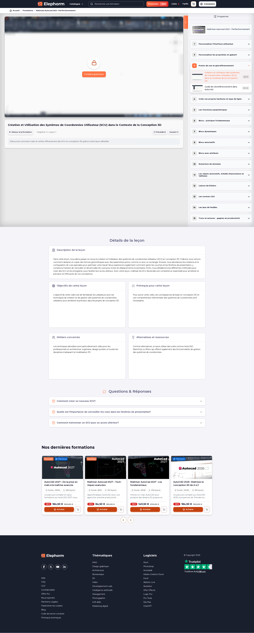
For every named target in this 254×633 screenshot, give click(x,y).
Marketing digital (100, 606)
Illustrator (147, 586)
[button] (123, 520)
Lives (174, 4)
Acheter (61, 509)
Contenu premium (94, 74)
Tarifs (185, 4)
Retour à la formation (21, 132)
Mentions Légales (49, 602)
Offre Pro (45, 594)
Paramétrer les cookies (51, 606)
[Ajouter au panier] (78, 509)
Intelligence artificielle (102, 590)
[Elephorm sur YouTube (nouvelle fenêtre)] (57, 566)
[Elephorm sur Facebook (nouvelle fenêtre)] (44, 566)
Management (98, 594)
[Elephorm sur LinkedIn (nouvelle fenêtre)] (64, 566)
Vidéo (95, 582)
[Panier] (193, 4)
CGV (43, 586)
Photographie (98, 598)
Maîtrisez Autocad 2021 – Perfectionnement (56, 11)
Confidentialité (48, 590)
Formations (28, 11)
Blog (43, 610)
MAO (94, 562)
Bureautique (98, 574)
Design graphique (100, 566)
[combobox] (116, 4)
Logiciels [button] (150, 555)
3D (93, 578)
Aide (43, 578)
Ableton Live (149, 582)
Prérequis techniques (51, 617)
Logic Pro (147, 594)
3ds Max (147, 602)
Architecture (98, 570)
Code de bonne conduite (52, 614)
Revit (145, 562)
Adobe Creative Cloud (153, 574)
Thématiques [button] (102, 555)
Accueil (16, 11)
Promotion (157, 4)
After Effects (149, 590)
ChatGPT (147, 606)
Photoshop (148, 566)
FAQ (43, 582)
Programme (222, 16)
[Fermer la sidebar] (185, 22)
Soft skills (96, 602)
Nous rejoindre (48, 598)
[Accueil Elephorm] (52, 555)
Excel (145, 578)
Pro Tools (147, 598)
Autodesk (147, 570)
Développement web (102, 586)
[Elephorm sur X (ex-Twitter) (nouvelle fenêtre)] (50, 566)
